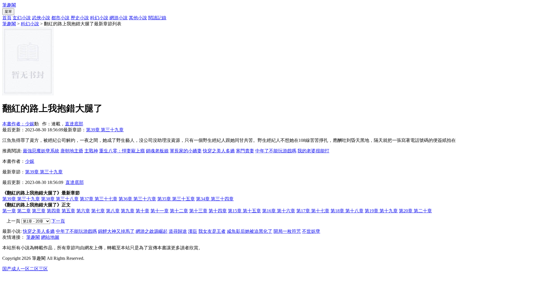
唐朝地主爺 (71, 150)
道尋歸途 (178, 231)
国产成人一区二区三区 (25, 268)
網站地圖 (50, 237)
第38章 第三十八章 (60, 198)
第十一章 (159, 210)
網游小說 (118, 17)
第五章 (68, 210)
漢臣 (192, 231)
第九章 (127, 210)
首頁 (6, 17)
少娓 (29, 161)
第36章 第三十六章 (137, 198)
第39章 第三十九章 (105, 129)
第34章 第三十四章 (215, 198)
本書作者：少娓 (18, 123)
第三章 (39, 210)
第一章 (9, 210)
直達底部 (74, 123)
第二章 (24, 210)
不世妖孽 (311, 231)
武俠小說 (41, 17)
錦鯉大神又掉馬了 (116, 231)
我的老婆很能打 (313, 150)
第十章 (142, 210)
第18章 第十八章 (347, 210)
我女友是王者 (212, 231)
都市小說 (60, 17)
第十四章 (218, 210)
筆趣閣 (9, 5)
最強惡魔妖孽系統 (41, 150)
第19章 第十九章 (381, 210)
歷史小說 (80, 17)
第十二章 (179, 210)
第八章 (113, 210)
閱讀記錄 (157, 17)
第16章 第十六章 (278, 210)
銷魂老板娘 (157, 150)
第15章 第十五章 (244, 210)
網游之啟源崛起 (152, 231)
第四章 (53, 210)
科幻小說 (99, 17)
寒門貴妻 (245, 150)
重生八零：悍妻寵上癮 (122, 150)
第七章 (98, 210)
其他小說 (138, 17)
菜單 (8, 11)
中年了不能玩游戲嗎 (275, 150)
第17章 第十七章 (312, 210)
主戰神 (91, 150)
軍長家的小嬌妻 (186, 150)
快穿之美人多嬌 (219, 150)
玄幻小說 (22, 17)
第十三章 (198, 210)
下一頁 (58, 221)
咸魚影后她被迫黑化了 (249, 231)
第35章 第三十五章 (176, 198)
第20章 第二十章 (415, 210)
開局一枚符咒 (287, 231)
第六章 (83, 210)
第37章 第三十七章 (98, 198)
